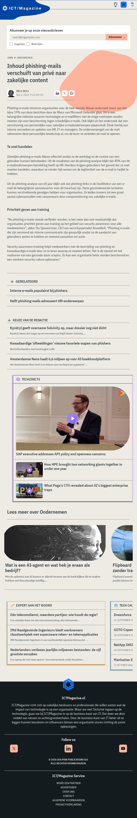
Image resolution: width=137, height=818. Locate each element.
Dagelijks (19, 44)
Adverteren (68, 787)
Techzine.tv (31, 379)
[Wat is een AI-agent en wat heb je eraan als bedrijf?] (54, 543)
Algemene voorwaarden (68, 800)
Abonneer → (117, 37)
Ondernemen (24, 57)
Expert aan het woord (34, 605)
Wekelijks (37, 44)
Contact (68, 796)
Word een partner (69, 783)
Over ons (69, 791)
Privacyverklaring (69, 804)
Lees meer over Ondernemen (37, 511)
